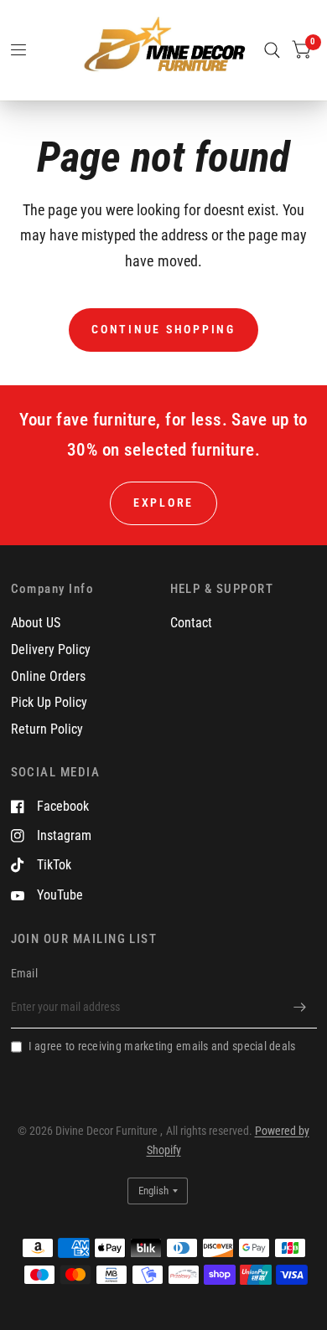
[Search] (272, 50)
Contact (191, 623)
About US (35, 623)
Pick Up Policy (49, 702)
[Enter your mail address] (300, 1006)
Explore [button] (163, 502)
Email (24, 973)
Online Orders (48, 676)
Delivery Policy (51, 649)
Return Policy (47, 729)
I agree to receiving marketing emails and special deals (162, 1046)
